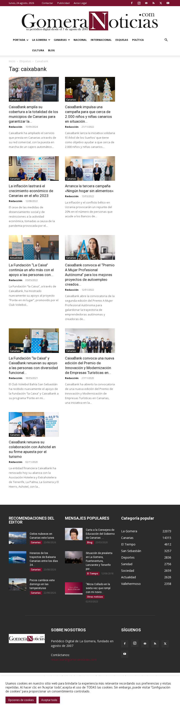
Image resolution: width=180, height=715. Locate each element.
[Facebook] (131, 3)
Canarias (60, 39)
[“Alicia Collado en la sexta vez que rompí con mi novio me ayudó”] (74, 588)
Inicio (12, 61)
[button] (166, 40)
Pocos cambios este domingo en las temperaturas (42, 584)
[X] (160, 3)
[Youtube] (168, 3)
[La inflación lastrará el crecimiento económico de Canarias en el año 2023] (34, 168)
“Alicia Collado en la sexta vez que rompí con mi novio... (98, 588)
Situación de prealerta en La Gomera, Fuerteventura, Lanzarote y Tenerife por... (99, 561)
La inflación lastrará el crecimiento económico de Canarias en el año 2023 (31, 191)
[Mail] (146, 3)
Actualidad (16, 257)
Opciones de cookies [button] (21, 700)
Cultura (38, 50)
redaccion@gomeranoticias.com (74, 659)
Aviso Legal (80, 3)
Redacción (15, 126)
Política (138, 39)
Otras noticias (95, 596)
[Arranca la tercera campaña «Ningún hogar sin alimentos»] (90, 168)
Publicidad (63, 3)
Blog (51, 50)
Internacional (101, 39)
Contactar (47, 3)
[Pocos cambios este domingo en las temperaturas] (17, 584)
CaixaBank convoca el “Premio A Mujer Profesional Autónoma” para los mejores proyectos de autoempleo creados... (90, 275)
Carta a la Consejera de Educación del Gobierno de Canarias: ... (100, 533)
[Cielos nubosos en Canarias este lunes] (17, 538)
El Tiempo (92, 573)
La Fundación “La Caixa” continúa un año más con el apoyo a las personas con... (31, 270)
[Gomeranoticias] (90, 21)
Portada (19, 39)
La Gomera (39, 39)
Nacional (80, 39)
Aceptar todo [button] (49, 700)
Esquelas (121, 39)
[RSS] (153, 3)
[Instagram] (139, 3)
